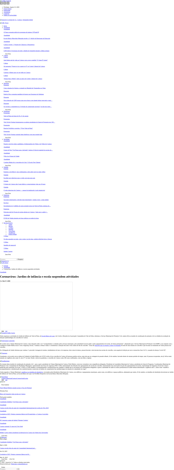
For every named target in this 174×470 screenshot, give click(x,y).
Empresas (6, 195)
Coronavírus (20, 378)
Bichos (10, 226)
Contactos (6, 13)
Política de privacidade (10, 15)
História (10, 229)
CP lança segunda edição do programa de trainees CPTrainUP (21, 32)
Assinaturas (7, 12)
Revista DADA (8, 223)
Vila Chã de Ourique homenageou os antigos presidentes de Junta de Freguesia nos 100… (29, 122)
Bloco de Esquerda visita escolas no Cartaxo (12, 394)
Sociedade (7, 139)
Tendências (11, 233)
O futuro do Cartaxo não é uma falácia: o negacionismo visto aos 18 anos (24, 184)
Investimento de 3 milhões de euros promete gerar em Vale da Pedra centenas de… (27, 206)
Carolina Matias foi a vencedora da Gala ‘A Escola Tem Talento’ (22, 162)
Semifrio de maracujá (10, 245)
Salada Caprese (8, 251)
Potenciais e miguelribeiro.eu (19, 464)
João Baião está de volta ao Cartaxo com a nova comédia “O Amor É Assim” (26, 60)
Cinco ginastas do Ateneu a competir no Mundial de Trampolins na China (25, 88)
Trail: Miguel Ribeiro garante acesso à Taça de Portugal (16, 388)
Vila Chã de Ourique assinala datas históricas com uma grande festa (23, 134)
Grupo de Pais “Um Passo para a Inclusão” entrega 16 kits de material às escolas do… (28, 150)
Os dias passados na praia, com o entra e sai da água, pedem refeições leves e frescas (28, 239)
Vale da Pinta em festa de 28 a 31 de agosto (16, 116)
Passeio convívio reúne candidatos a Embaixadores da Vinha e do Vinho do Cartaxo (28, 144)
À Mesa (10, 228)
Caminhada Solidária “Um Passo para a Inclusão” (14, 442)
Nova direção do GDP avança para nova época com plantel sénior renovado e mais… (28, 100)
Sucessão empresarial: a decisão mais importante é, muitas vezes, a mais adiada (26, 200)
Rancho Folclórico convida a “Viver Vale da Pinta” (18, 128)
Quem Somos (7, 9)
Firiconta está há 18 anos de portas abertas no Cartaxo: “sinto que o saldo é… (26, 212)
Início (5, 26)
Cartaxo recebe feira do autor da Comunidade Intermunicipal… (18, 448)
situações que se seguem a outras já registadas (108, 345)
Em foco (6, 203)
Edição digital (12, 234)
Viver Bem (11, 231)
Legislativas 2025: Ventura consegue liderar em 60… (15, 454)
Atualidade (7, 27)
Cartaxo (14, 378)
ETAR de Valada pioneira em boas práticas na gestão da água (21, 218)
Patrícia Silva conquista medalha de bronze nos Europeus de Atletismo (24, 94)
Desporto (6, 83)
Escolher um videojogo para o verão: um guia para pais (19, 178)
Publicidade (7, 10)
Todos (10, 224)
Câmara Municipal (6, 378)
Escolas (26, 378)
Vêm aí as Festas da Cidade (11, 156)
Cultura (6, 55)
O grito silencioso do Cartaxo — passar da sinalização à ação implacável (24, 190)
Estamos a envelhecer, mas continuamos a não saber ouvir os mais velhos (24, 172)
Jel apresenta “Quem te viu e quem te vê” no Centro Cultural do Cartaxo (24, 66)
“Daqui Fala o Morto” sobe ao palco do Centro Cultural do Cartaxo (23, 78)
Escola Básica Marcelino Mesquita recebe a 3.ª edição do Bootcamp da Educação (27, 38)
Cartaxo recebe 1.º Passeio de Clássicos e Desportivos (19, 44)
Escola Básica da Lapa (48, 336)
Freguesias (7, 111)
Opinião (6, 167)
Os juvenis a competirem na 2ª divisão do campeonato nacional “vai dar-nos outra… (28, 106)
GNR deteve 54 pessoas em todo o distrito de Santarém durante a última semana (26, 51)
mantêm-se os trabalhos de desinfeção (32, 372)
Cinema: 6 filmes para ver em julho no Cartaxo (17, 72)
